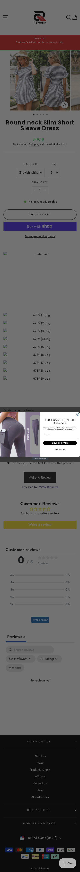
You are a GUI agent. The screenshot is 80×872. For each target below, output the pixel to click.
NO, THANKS (60, 449)
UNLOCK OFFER (60, 443)
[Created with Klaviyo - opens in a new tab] (40, 458)
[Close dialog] (78, 414)
